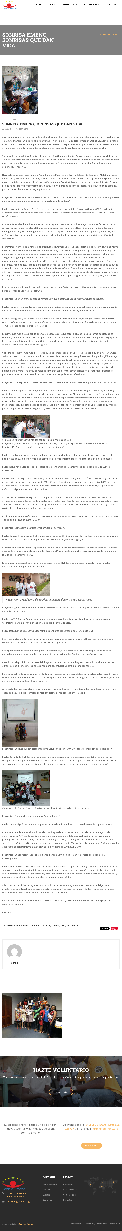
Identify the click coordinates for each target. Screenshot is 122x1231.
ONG (63, 925)
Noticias (113, 34)
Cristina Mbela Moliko (18, 925)
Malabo (55, 925)
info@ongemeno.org (105, 1128)
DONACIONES (91, 1145)
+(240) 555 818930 (16, 1193)
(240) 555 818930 (95, 1125)
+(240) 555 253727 (16, 1196)
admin (8, 129)
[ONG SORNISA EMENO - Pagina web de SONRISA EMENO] (9, 4)
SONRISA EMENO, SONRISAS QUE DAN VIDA (42, 124)
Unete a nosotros (61, 1092)
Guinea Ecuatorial (40, 925)
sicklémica (72, 925)
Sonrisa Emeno (26, 1224)
